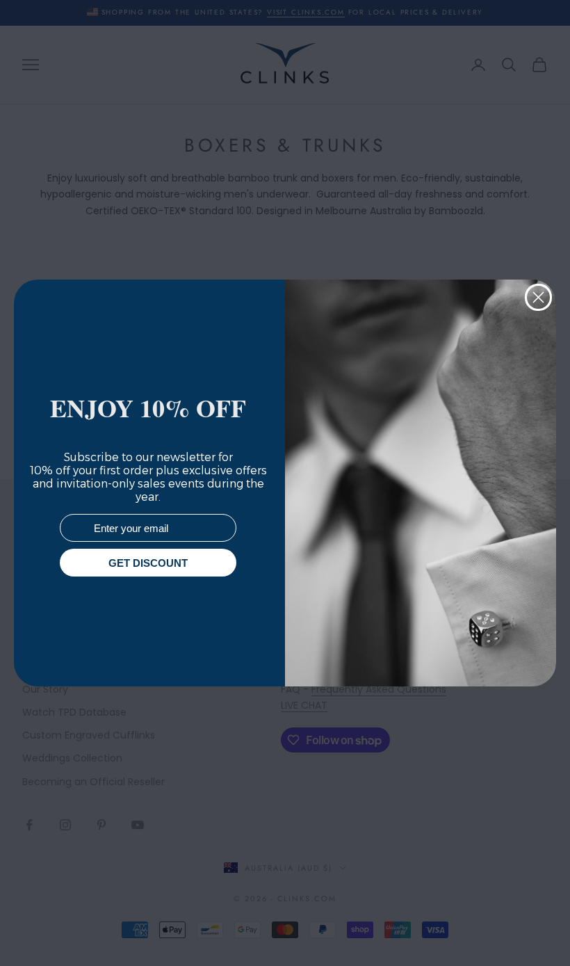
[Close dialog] (538, 297)
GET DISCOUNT (148, 563)
